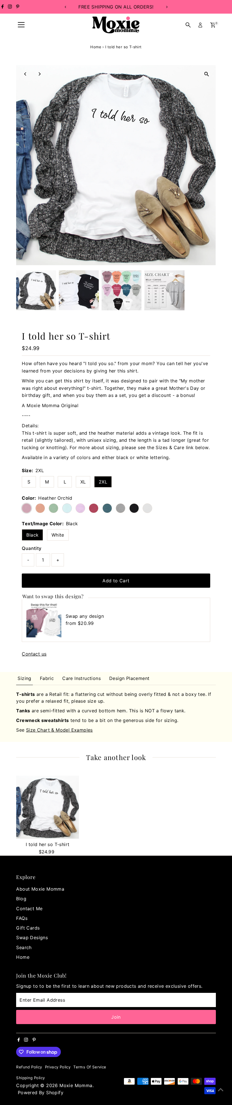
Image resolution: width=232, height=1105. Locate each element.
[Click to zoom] (206, 74)
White (57, 535)
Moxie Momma (75, 1085)
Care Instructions (81, 678)
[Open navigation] (21, 25)
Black (32, 535)
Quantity (31, 548)
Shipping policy (30, 1077)
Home (95, 47)
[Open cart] (213, 25)
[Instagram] (10, 7)
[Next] (166, 7)
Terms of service (89, 1067)
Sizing (24, 678)
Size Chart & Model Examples (59, 730)
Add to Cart (115, 580)
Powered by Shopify (40, 1092)
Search (23, 947)
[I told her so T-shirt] (47, 807)
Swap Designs (32, 937)
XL (83, 482)
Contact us (34, 654)
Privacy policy (58, 1067)
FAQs (21, 918)
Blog (21, 898)
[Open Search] (188, 25)
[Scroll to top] (220, 1089)
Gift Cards (28, 928)
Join (116, 1017)
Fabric (47, 678)
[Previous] (65, 7)
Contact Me (29, 908)
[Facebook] (2, 7)
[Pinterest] (18, 7)
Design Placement (129, 678)
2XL (103, 482)
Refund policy (29, 1067)
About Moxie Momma (40, 889)
